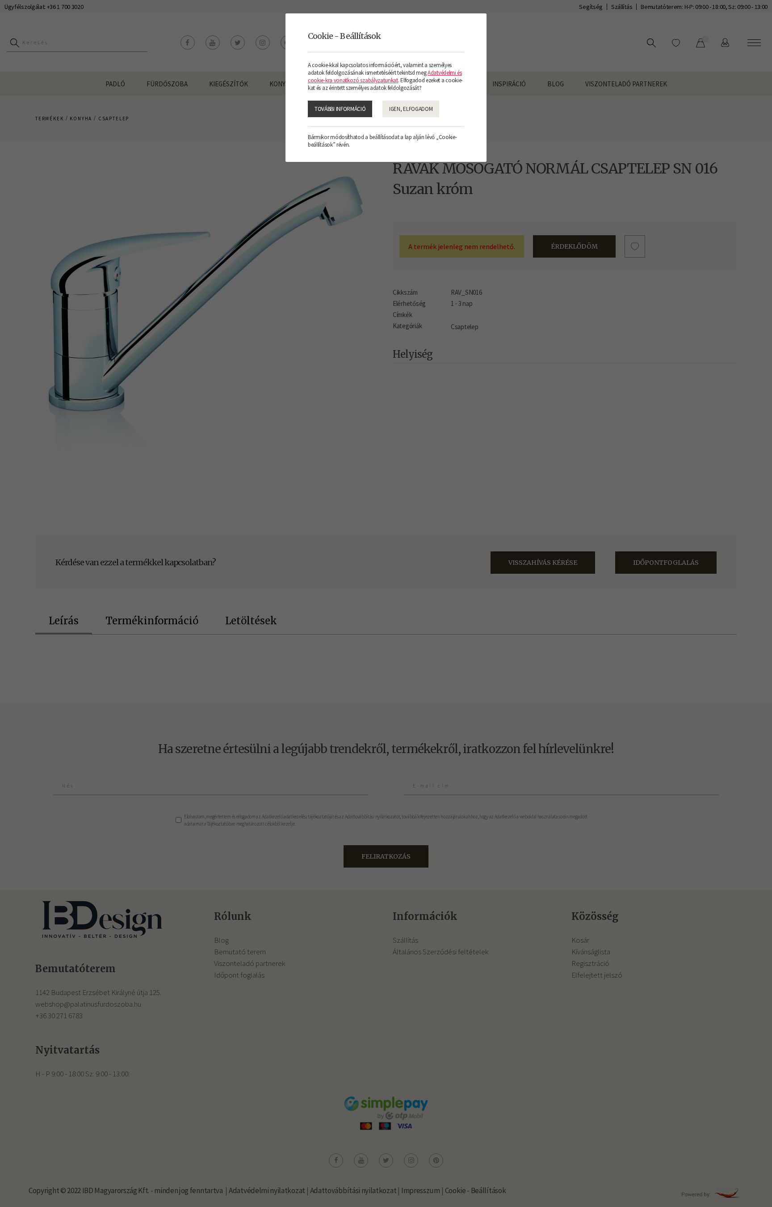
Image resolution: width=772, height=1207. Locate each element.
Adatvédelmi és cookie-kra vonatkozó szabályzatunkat (385, 76)
